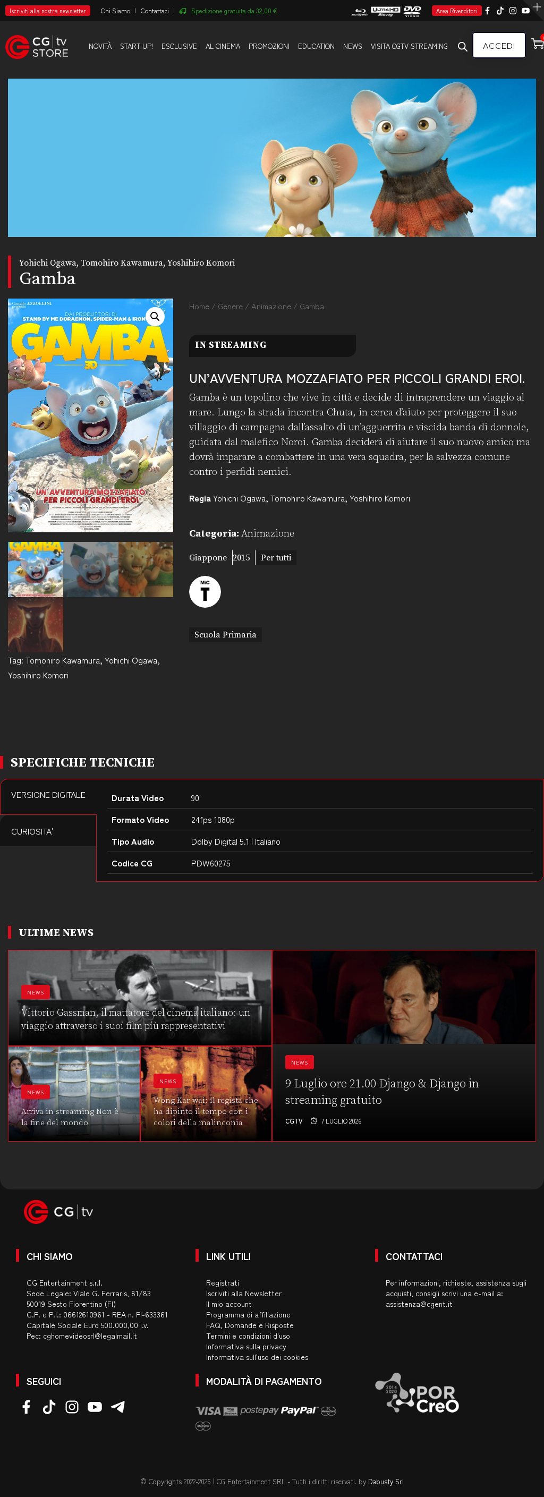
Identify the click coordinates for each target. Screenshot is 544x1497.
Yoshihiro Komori (38, 674)
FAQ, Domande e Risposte (250, 1325)
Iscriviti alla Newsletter (244, 1293)
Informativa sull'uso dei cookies (257, 1356)
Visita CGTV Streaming (409, 46)
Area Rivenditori (457, 10)
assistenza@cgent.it (419, 1303)
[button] (155, 316)
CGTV (294, 1120)
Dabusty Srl (386, 1481)
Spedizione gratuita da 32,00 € (234, 10)
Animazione (271, 305)
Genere (230, 305)
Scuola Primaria (225, 635)
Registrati (222, 1282)
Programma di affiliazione (248, 1314)
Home (199, 305)
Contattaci (155, 10)
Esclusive (179, 46)
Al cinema (223, 46)
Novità (100, 46)
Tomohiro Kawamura (63, 659)
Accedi (499, 45)
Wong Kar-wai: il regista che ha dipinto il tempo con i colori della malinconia (206, 1111)
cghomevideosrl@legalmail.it (90, 1335)
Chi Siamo (115, 10)
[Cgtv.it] (36, 45)
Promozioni (269, 46)
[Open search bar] (462, 46)
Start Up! (136, 46)
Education (316, 46)
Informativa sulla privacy (246, 1346)
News (352, 46)
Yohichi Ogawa (131, 659)
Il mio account (229, 1303)
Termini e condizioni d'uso (248, 1335)
